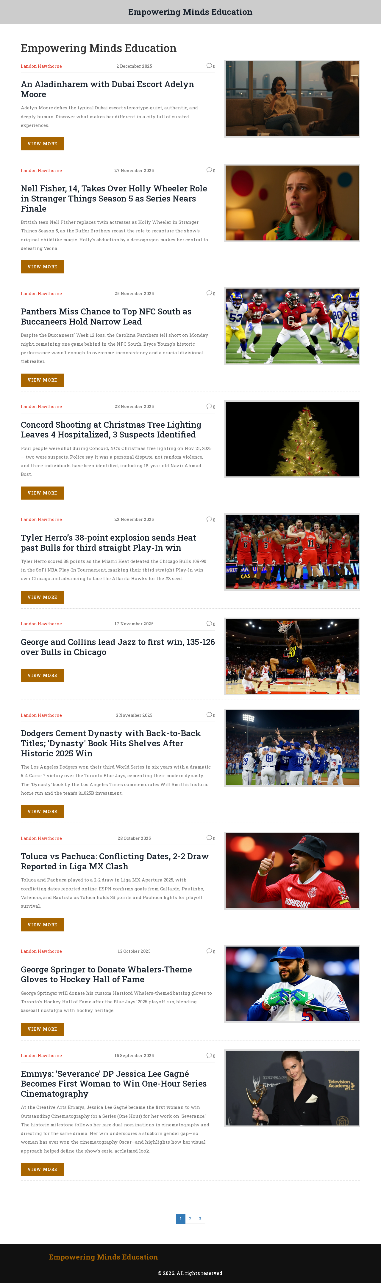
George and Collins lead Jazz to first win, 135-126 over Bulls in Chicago (118, 646)
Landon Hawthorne (41, 66)
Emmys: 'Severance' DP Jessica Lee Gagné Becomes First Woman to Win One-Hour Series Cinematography (114, 1083)
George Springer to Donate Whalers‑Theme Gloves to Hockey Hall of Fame (106, 974)
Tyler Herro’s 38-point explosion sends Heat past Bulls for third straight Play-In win (108, 542)
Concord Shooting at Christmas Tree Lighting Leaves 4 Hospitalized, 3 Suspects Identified (111, 429)
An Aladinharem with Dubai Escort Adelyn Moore (107, 89)
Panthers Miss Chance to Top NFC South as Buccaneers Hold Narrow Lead (106, 316)
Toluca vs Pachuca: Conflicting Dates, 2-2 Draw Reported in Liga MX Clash (115, 861)
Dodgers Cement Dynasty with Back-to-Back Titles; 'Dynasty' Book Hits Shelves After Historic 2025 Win (111, 743)
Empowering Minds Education (190, 11)
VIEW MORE (42, 144)
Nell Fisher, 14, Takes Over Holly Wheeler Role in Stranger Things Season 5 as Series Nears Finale (114, 198)
